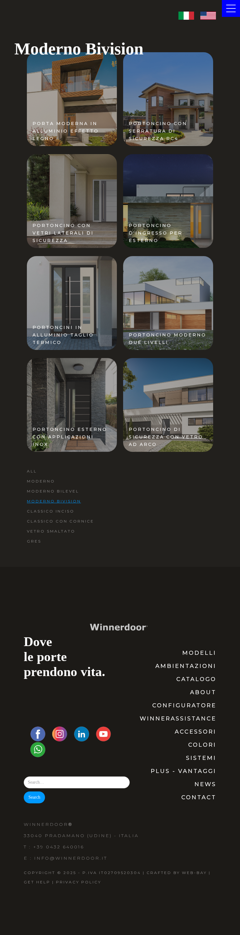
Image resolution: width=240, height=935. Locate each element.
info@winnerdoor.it (70, 858)
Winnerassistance (178, 718)
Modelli (199, 653)
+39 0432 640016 (58, 847)
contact (198, 797)
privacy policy (78, 882)
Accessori (195, 732)
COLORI (202, 745)
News (205, 784)
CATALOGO (196, 679)
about (203, 692)
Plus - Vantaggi (183, 771)
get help (37, 882)
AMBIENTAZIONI (185, 666)
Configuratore (184, 705)
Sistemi (201, 758)
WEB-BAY (194, 872)
